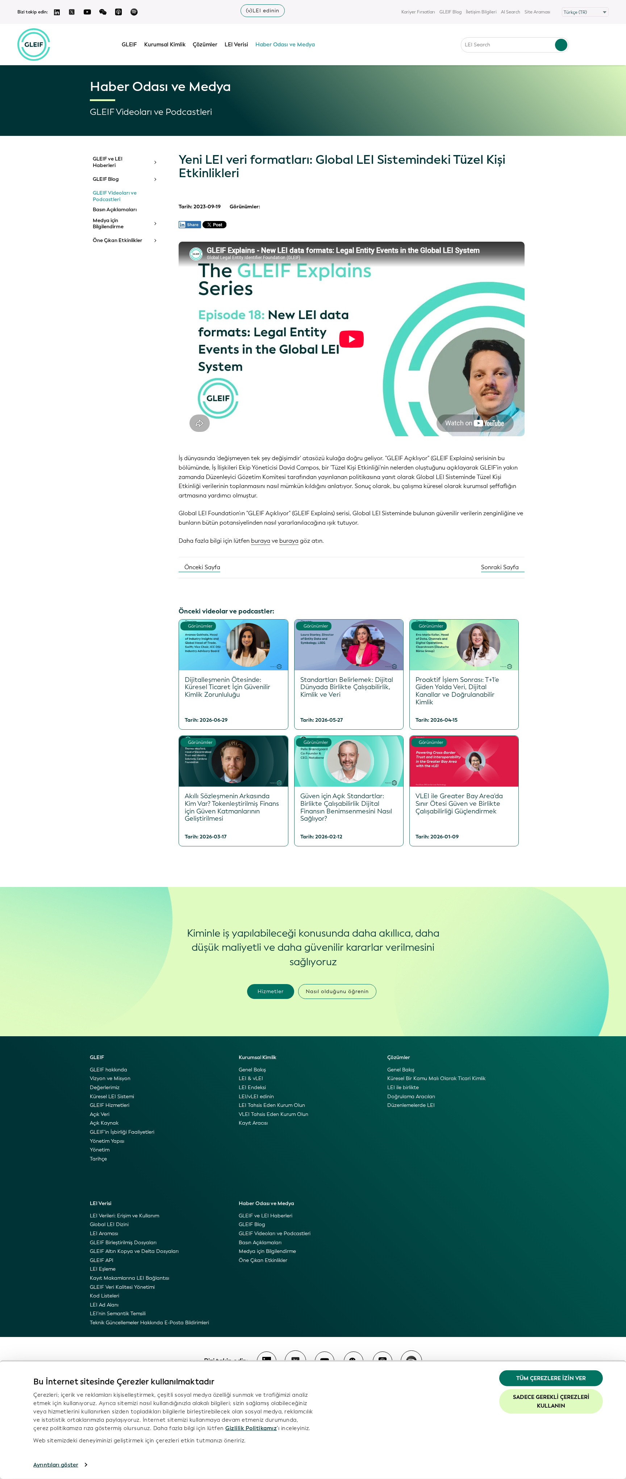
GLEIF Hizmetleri (109, 1105)
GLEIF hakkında (108, 1069)
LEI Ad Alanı (104, 1304)
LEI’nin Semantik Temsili (118, 1313)
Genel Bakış (252, 1069)
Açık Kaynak (104, 1123)
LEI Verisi (236, 44)
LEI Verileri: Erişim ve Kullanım (124, 1215)
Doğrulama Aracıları (411, 1096)
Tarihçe (98, 1158)
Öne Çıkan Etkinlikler (117, 240)
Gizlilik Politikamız (251, 1428)
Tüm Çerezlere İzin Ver (551, 1378)
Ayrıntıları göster (55, 1464)
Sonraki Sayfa (500, 567)
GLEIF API (101, 1260)
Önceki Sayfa (201, 567)
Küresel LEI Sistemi (112, 1096)
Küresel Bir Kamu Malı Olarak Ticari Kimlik (436, 1078)
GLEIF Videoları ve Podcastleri (115, 196)
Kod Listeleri (104, 1295)
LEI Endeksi (252, 1087)
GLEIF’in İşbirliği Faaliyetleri (122, 1132)
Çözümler (205, 44)
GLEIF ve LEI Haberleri (107, 162)
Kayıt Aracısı (253, 1123)
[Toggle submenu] (154, 162)
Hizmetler (271, 991)
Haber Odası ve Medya (285, 44)
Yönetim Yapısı (107, 1141)
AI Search (510, 12)
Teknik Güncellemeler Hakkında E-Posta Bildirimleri (149, 1322)
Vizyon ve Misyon (110, 1078)
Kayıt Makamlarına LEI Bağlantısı (129, 1278)
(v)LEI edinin (262, 10)
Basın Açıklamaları (115, 210)
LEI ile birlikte (403, 1087)
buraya (260, 541)
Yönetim (99, 1149)
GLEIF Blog (450, 12)
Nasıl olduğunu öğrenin (337, 991)
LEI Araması (104, 1233)
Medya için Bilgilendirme (108, 223)
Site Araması (537, 12)
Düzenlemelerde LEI (411, 1105)
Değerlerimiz (105, 1087)
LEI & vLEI (251, 1078)
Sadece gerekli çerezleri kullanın (551, 1401)
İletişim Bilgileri (481, 12)
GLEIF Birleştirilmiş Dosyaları (123, 1242)
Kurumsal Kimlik (164, 44)
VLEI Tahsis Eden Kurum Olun (273, 1114)
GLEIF (129, 44)
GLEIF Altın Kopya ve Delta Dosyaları (134, 1251)
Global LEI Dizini (109, 1224)
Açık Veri (99, 1114)
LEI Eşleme (103, 1269)
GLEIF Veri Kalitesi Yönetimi (122, 1287)
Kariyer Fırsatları (418, 12)
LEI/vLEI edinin (256, 1096)
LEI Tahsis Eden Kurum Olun (272, 1105)
